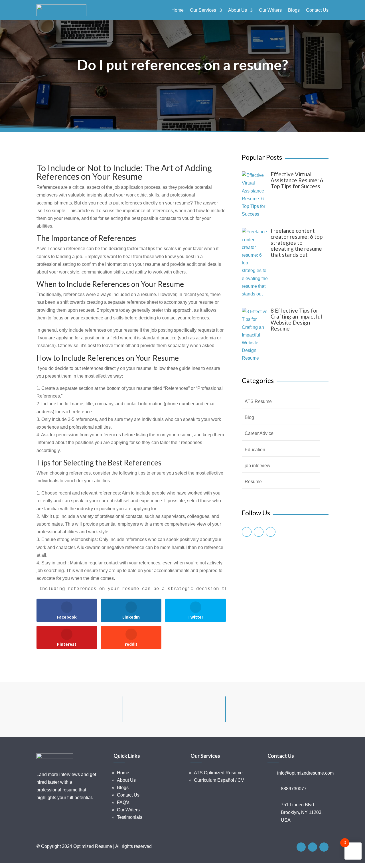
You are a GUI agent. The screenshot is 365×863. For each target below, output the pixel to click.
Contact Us (317, 10)
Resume (253, 481)
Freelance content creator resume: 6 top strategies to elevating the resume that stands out (297, 242)
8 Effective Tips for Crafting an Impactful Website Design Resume (296, 319)
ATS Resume (258, 401)
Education (255, 449)
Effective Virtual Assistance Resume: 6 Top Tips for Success (297, 180)
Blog (249, 417)
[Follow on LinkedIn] (270, 532)
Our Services (203, 10)
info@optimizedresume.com (305, 773)
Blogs (294, 10)
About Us (237, 10)
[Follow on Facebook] (247, 532)
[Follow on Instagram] (258, 532)
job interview (257, 465)
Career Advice (259, 433)
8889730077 (294, 788)
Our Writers (270, 10)
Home (177, 10)
